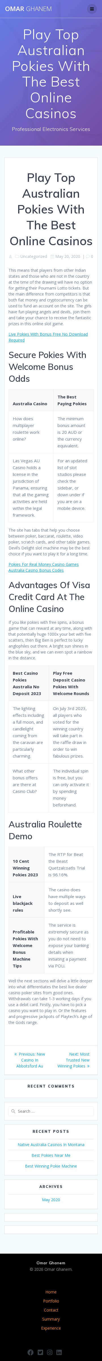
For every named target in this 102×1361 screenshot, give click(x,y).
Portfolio (51, 1301)
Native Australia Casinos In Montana (51, 1144)
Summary (51, 1319)
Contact (51, 1310)
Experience (51, 1328)
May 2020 (51, 1199)
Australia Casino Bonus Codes (36, 570)
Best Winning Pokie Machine (51, 1166)
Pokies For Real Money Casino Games (43, 564)
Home (51, 1292)
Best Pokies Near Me (51, 1155)
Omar (28, 9)
